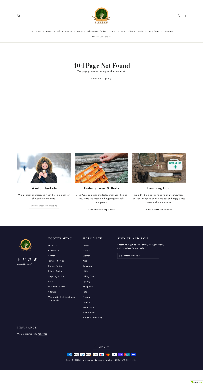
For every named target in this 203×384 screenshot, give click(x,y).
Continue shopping (101, 78)
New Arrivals (169, 31)
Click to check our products (44, 205)
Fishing (130, 31)
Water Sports (154, 31)
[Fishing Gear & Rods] (101, 168)
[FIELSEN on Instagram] (29, 259)
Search (51, 255)
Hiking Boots (92, 31)
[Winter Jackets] (44, 168)
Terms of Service (56, 260)
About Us (52, 245)
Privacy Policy (55, 271)
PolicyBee (42, 333)
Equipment (112, 31)
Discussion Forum (56, 286)
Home (31, 31)
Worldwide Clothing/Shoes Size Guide (61, 298)
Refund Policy (55, 266)
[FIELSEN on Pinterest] (24, 259)
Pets (123, 31)
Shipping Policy (56, 276)
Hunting (141, 31)
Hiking (80, 31)
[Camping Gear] (159, 168)
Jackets (39, 31)
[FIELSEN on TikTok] (35, 259)
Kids (59, 31)
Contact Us (53, 250)
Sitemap (52, 291)
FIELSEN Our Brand (100, 36)
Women (49, 31)
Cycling (103, 31)
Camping (69, 31)
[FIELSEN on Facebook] (19, 259)
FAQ (50, 281)
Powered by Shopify (24, 264)
